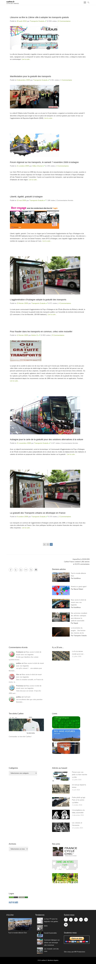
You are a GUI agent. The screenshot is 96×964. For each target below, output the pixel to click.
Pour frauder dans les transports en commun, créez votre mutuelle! (41, 331)
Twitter (16, 570)
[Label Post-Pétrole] (13, 903)
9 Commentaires (58, 335)
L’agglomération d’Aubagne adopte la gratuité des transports (38, 299)
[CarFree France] (13, 898)
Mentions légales (53, 960)
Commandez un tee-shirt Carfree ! (20, 736)
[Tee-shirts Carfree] (26, 734)
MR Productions (79, 952)
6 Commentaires (64, 21)
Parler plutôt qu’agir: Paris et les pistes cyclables (79, 800)
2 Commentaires (65, 516)
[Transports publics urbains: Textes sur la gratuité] (66, 753)
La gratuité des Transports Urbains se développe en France (37, 513)
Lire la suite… (26, 59)
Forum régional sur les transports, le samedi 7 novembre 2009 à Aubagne (44, 162)
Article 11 (34, 335)
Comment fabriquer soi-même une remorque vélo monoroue (52, 942)
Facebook (11, 570)
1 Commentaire (66, 80)
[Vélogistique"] (66, 728)
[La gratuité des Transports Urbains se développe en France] (48, 489)
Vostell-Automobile (50, 933)
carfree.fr (10, 2)
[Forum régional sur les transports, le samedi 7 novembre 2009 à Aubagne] (48, 145)
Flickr (26, 570)
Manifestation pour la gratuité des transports (30, 76)
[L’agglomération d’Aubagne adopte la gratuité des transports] (48, 275)
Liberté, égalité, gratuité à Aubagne (26, 196)
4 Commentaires (62, 166)
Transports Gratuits (37, 21)
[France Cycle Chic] (65, 856)
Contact (36, 570)
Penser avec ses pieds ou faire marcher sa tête (79, 774)
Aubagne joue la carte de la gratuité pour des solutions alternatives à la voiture (46, 439)
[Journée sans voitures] (65, 869)
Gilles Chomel (37, 166)
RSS (31, 570)
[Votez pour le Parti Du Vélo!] (65, 883)
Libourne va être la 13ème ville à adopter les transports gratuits (39, 17)
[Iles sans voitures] (66, 741)
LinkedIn (21, 570)
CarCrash (27, 697)
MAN (45, 926)
